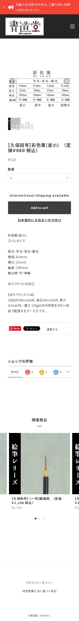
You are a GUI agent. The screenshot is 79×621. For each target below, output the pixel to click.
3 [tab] (43, 518)
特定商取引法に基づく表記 (39, 591)
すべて (15, 372)
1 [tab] (36, 518)
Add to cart (39, 207)
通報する (52, 329)
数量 (11, 169)
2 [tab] (39, 518)
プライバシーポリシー (39, 582)
